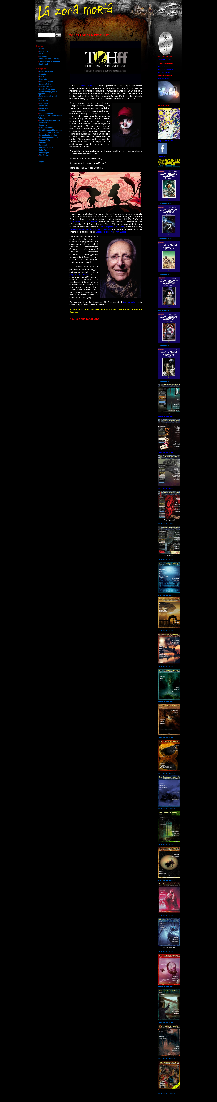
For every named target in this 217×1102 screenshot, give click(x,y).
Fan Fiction (43, 103)
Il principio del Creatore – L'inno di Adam (49, 121)
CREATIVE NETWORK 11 (166, 809)
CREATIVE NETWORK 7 (166, 666)
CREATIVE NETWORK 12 (166, 844)
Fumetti (42, 111)
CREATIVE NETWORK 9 (166, 737)
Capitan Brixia (45, 84)
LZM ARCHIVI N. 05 (164, 239)
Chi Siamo (43, 51)
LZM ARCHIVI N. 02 (164, 345)
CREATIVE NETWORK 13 (166, 880)
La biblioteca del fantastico (50, 130)
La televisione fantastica (49, 138)
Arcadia (42, 74)
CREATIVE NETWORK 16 (166, 987)
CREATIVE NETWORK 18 (166, 1058)
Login (41, 162)
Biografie (43, 79)
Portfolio (42, 143)
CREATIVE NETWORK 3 (166, 524)
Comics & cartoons (47, 89)
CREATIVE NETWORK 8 (166, 702)
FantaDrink (43, 106)
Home (41, 49)
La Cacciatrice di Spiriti (49, 133)
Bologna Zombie (46, 82)
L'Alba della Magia (46, 128)
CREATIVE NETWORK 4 (166, 559)
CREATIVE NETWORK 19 (166, 1094)
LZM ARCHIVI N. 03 (164, 310)
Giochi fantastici (46, 113)
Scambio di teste (46, 148)
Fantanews (43, 108)
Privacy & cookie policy (49, 59)
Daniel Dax (43, 101)
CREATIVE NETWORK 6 (166, 630)
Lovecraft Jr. (44, 140)
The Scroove (44, 155)
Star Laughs (44, 153)
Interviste (43, 125)
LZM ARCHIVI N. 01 (164, 381)
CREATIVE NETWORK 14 (166, 915)
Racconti (43, 145)
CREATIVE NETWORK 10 (166, 773)
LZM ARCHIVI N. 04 (164, 274)
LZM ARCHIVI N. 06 (164, 203)
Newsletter (43, 56)
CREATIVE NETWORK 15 (166, 951)
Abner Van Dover (46, 72)
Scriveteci (43, 64)
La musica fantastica (48, 135)
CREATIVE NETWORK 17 (166, 1022)
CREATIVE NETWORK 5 (166, 595)
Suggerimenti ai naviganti (49, 61)
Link (41, 54)
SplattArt (43, 150)
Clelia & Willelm (45, 87)
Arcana (42, 77)
